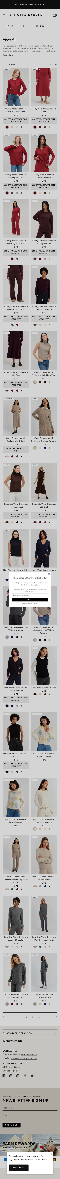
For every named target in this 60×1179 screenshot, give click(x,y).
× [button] (51, 1154)
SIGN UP (30, 600)
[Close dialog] (49, 574)
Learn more (18, 1168)
